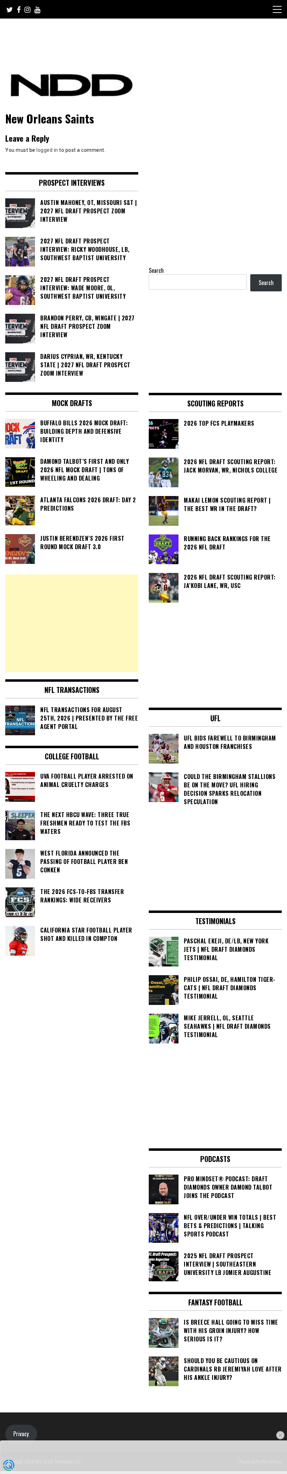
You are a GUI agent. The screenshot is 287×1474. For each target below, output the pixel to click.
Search (156, 270)
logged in (47, 150)
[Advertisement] (71, 623)
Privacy (21, 1434)
